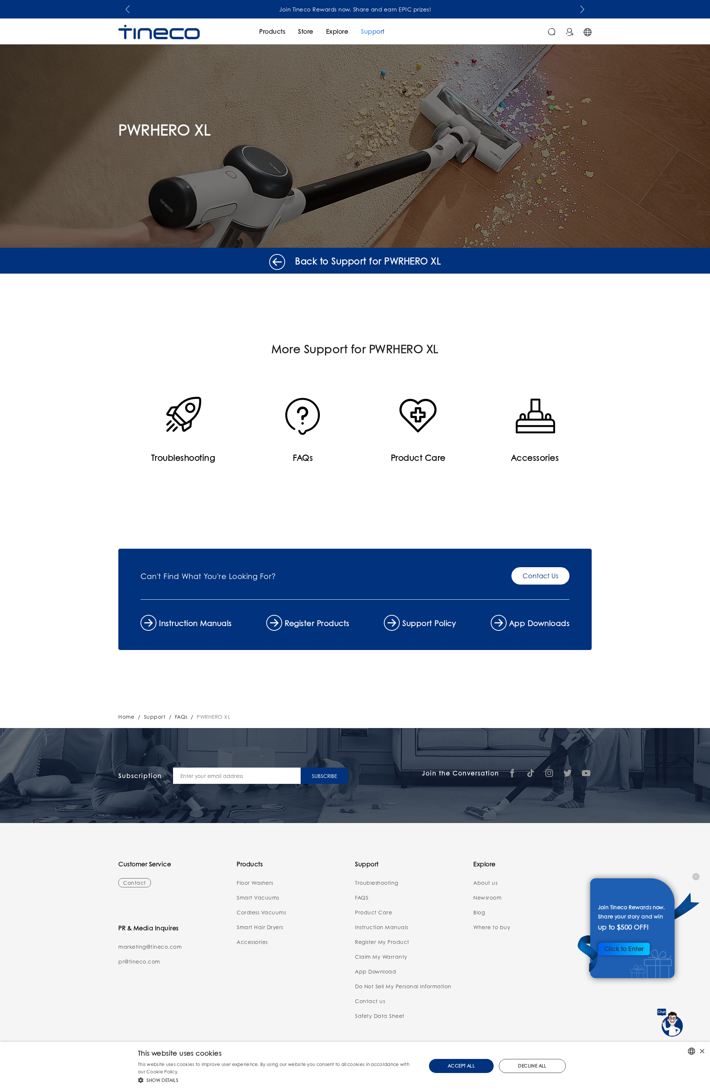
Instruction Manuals (195, 623)
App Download (375, 971)
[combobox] (691, 1051)
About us (485, 882)
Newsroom (487, 897)
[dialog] (355, 1066)
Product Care (373, 912)
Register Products (317, 623)
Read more (191, 1072)
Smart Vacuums (258, 897)
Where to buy (491, 927)
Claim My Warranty (381, 956)
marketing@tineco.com (150, 946)
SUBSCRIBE (324, 775)
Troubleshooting (376, 882)
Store (305, 31)
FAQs (181, 716)
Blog (479, 912)
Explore (337, 31)
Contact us (370, 1001)
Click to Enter (624, 948)
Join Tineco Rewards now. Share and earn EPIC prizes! (355, 9)
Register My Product (382, 941)
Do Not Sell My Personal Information (403, 986)
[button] (127, 7)
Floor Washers (255, 882)
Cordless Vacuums (261, 912)
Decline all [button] (532, 1066)
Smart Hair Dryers (260, 927)
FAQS (361, 897)
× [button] (701, 1051)
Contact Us (540, 575)
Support (373, 31)
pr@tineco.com (139, 961)
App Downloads (539, 623)
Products (272, 31)
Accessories (252, 941)
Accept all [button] (461, 1066)
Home (126, 716)
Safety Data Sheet (380, 1015)
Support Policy (429, 623)
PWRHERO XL (213, 716)
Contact (134, 882)
